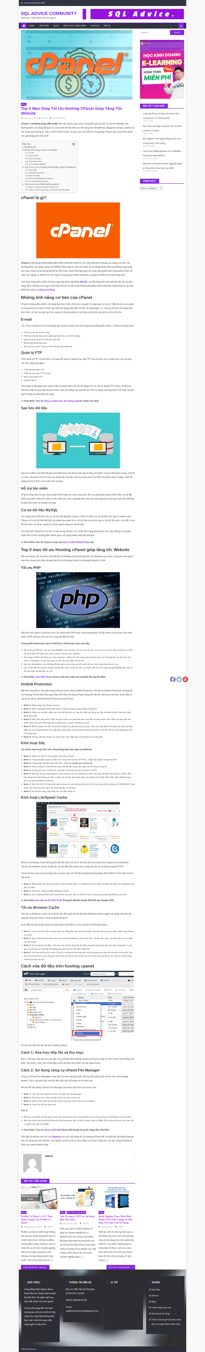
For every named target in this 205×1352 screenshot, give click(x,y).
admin (45, 118)
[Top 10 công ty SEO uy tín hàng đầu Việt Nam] (78, 1197)
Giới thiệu (44, 25)
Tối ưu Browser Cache (38, 181)
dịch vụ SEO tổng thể (73, 542)
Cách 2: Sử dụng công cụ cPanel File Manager (49, 190)
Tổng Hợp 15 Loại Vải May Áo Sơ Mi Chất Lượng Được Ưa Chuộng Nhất (161, 115)
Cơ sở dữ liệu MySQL (37, 164)
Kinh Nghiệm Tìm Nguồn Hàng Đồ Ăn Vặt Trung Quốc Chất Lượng (162, 141)
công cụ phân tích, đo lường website (63, 401)
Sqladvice (56, 1136)
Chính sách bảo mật (161, 1307)
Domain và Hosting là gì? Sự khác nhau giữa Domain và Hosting (122, 1267)
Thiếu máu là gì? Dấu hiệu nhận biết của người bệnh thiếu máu (166, 1321)
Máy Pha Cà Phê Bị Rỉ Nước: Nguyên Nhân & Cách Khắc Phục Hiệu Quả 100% (162, 166)
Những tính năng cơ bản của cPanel (41, 150)
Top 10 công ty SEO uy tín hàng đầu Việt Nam (77, 1218)
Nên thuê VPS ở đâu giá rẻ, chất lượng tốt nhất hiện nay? (37, 1267)
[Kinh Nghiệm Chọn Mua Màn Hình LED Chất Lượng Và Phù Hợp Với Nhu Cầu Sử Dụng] (117, 1197)
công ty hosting (46, 290)
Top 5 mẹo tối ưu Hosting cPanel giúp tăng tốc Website (50, 167)
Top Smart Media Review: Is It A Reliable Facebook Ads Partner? (162, 153)
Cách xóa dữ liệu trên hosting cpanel (42, 184)
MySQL (84, 282)
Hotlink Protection (36, 173)
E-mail (31, 153)
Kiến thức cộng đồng (75, 25)
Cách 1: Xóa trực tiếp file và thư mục (43, 187)
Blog (56, 25)
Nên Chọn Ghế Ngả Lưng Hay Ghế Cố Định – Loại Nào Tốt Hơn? (163, 128)
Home (31, 25)
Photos (95, 25)
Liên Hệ (107, 25)
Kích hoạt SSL (34, 175)
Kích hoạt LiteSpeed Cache (41, 178)
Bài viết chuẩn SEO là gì (48, 900)
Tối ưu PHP (32, 170)
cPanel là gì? (30, 147)
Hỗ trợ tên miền (35, 161)
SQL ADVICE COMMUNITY (49, 13)
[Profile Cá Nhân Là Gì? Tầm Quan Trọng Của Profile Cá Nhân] (39, 1197)
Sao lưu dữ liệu (35, 158)
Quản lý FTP (33, 156)
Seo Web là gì (43, 677)
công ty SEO (50, 1130)
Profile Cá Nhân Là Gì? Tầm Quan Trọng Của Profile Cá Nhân (36, 1219)
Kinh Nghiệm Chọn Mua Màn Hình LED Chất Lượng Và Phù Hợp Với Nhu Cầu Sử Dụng (116, 1219)
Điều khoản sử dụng (161, 1313)
